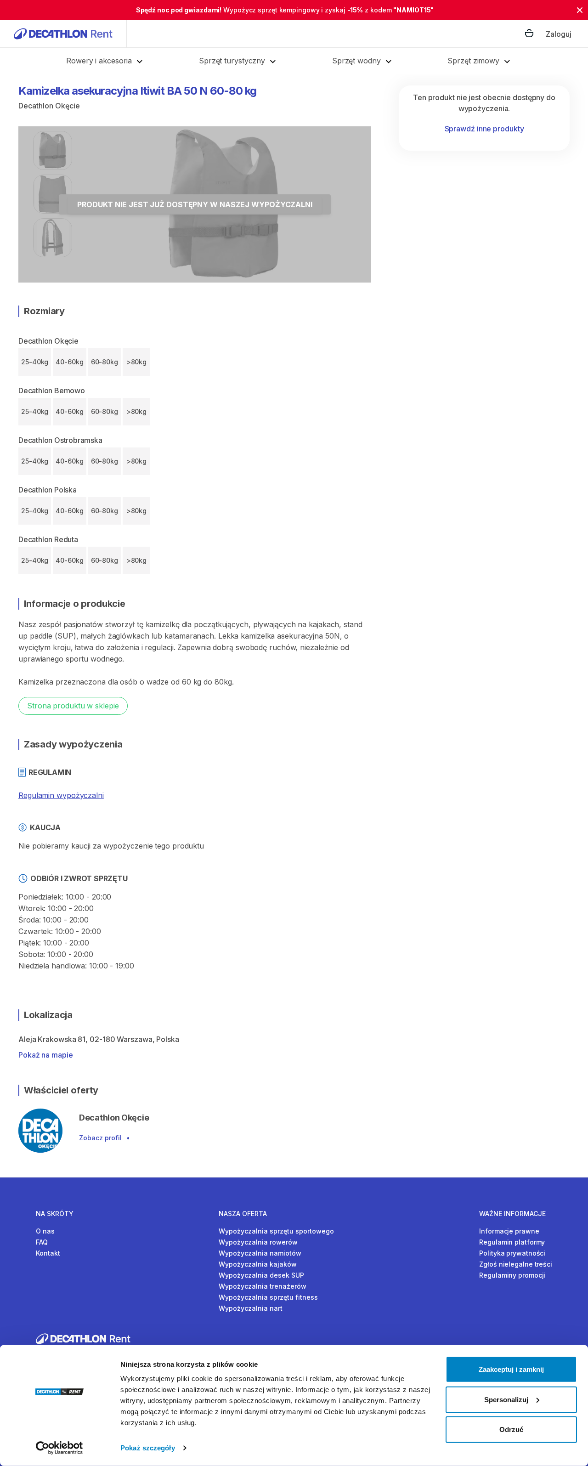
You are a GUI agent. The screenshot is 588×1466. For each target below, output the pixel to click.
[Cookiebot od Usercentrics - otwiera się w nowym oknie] (59, 1448)
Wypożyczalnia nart (251, 1308)
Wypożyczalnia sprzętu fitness (268, 1297)
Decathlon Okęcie (49, 105)
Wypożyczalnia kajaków (258, 1264)
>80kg (136, 362)
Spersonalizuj (506, 1399)
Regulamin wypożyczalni (61, 795)
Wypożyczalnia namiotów (260, 1253)
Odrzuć (511, 1429)
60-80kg (104, 362)
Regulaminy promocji (512, 1275)
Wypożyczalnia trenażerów (262, 1286)
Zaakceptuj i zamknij (511, 1369)
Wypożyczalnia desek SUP (261, 1275)
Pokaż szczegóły (147, 1448)
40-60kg (69, 362)
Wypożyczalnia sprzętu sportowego (276, 1231)
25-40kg (34, 362)
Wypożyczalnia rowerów (258, 1242)
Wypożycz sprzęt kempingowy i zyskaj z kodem (285, 10)
